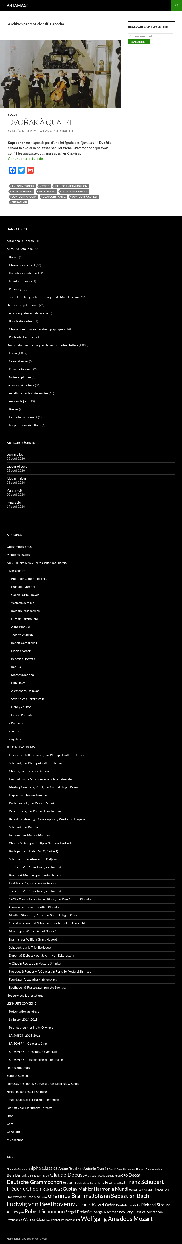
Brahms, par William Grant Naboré (33, 939)
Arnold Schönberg (126, 1168)
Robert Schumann (45, 1211)
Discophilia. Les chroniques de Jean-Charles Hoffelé (42, 345)
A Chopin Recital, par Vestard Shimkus (35, 963)
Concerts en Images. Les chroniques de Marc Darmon (43, 297)
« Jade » (14, 731)
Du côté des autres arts (24, 273)
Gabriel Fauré (52, 1189)
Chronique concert (22, 265)
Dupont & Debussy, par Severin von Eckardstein (41, 955)
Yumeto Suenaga (18, 1075)
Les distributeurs (18, 1067)
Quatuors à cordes (85, 196)
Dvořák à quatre (41, 122)
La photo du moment (23, 417)
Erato (67, 1182)
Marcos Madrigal (23, 675)
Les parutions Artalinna (25, 425)
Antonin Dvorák (23, 186)
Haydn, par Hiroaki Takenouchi (30, 795)
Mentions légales (18, 554)
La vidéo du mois (20, 281)
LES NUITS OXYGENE (21, 1003)
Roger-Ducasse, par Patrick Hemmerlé (33, 1099)
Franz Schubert (22, 191)
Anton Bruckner (70, 1168)
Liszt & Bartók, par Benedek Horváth (34, 883)
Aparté (112, 1168)
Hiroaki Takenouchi (24, 619)
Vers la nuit (14, 490)
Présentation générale (24, 1011)
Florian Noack (21, 651)
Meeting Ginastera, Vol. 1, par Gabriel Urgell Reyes (43, 787)
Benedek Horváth (23, 659)
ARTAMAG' (17, 5)
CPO (124, 1175)
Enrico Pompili (21, 715)
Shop (10, 1116)
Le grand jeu (15, 454)
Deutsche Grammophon (71, 186)
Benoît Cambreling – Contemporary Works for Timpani (47, 819)
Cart (10, 1124)
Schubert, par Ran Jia (23, 827)
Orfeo (110, 1204)
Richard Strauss (155, 1204)
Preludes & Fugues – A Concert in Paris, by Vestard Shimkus (50, 971)
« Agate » (15, 739)
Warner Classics (36, 1219)
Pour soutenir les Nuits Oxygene (31, 1027)
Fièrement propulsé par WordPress (27, 1238)
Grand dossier (18, 361)
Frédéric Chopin (25, 1188)
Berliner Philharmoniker (149, 1168)
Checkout (13, 1132)
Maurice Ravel (87, 1204)
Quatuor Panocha (24, 196)
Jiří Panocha (47, 191)
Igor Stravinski (16, 1197)
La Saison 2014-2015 (23, 1019)
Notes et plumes (20, 377)
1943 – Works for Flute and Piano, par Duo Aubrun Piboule (50, 899)
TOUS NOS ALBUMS (21, 747)
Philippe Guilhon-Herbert (29, 578)
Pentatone (124, 1205)
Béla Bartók (17, 1175)
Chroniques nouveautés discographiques (37, 329)
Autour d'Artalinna (20, 249)
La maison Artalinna (20, 385)
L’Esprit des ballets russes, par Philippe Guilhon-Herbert (47, 755)
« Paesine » (16, 723)
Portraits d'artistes (22, 337)
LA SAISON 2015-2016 (24, 1035)
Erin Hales (18, 683)
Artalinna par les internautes (28, 393)
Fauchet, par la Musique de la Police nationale (40, 779)
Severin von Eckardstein (27, 699)
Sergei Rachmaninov (109, 1212)
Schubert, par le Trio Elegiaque (30, 947)
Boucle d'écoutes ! (21, 321)
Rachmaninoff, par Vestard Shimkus (33, 803)
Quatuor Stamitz (54, 196)
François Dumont (23, 586)
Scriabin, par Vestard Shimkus (27, 1091)
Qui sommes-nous (19, 546)
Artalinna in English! (21, 241)
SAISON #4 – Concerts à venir (29, 1043)
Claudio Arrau (113, 1175)
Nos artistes (17, 570)
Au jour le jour (19, 401)
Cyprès (44, 186)
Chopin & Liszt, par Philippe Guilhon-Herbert (40, 843)
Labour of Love (17, 466)
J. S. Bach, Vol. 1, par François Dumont (35, 867)
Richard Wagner (15, 1212)
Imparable (14, 502)
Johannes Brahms (68, 1195)
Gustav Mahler (78, 1189)
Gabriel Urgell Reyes (25, 595)
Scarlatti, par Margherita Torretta (29, 1108)
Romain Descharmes (25, 611)
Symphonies (14, 1220)
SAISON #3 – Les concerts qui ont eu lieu (37, 1059)
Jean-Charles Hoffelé (58, 130)
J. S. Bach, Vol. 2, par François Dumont (35, 891)
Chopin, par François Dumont (29, 771)
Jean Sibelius (36, 1197)
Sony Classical (136, 1212)
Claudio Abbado (96, 1175)
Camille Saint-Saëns (38, 1175)
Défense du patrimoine (22, 305)
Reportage (16, 289)
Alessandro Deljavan (25, 691)
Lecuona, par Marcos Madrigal (30, 835)
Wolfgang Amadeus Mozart (117, 1218)
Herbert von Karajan (141, 1189)
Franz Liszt (115, 1182)
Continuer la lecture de (27, 158)
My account (15, 1140)
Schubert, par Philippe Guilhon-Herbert (36, 763)
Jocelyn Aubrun (22, 635)
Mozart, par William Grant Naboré (32, 931)
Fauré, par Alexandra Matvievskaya (33, 979)
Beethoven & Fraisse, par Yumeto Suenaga (37, 987)
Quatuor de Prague (75, 191)
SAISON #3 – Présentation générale (33, 1051)
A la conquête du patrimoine (28, 313)
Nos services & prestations (25, 995)
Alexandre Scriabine (17, 1168)
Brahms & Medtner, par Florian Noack (35, 875)
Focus (12, 114)
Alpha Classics (43, 1168)
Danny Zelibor (21, 707)
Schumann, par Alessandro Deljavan (33, 859)
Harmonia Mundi (111, 1188)
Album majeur (16, 478)
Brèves (13, 257)
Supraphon (19, 202)
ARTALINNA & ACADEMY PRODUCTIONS (37, 562)
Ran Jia (16, 667)
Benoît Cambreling (24, 643)
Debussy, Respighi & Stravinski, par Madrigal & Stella (43, 1083)
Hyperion (161, 1189)
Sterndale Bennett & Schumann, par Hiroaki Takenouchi (47, 923)
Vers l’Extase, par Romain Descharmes (35, 811)
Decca (134, 1174)
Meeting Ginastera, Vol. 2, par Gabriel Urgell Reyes (43, 915)
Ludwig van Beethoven (38, 1204)
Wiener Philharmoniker (65, 1220)
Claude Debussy (68, 1174)
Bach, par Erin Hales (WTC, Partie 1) (33, 851)
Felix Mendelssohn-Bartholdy (88, 1182)
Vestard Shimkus (22, 603)
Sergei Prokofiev (79, 1211)
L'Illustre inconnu (20, 369)
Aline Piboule (20, 627)
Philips (136, 1205)
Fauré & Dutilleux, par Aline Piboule (34, 907)
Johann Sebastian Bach (120, 1195)
